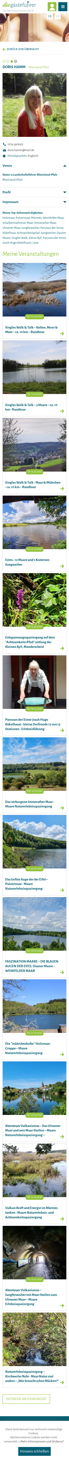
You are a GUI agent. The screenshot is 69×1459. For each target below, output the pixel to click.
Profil (7, 192)
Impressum (10, 202)
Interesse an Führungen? (26, 1399)
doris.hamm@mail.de (21, 150)
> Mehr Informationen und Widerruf (40, 1441)
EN (57, 16)
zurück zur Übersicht (23, 49)
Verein (7, 165)
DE (50, 16)
